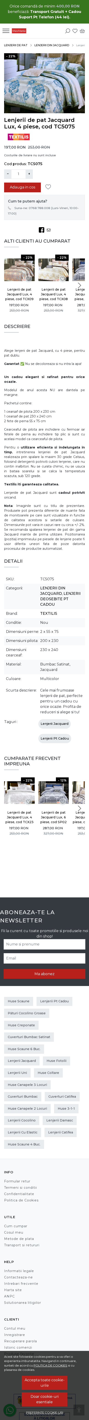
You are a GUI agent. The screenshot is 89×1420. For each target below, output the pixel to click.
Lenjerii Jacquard (54, 724)
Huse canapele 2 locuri (27, 1109)
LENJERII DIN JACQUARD (51, 45)
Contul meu (14, 1328)
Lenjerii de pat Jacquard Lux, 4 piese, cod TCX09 (19, 294)
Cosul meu (13, 1232)
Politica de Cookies (21, 1200)
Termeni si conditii (20, 1188)
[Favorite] (75, 31)
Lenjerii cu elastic (22, 1132)
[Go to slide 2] (46, 107)
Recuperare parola (20, 1341)
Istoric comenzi (18, 1347)
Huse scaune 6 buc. (24, 1049)
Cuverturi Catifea (62, 1097)
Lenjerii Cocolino (22, 1120)
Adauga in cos (22, 187)
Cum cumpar (15, 1226)
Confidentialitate (19, 1194)
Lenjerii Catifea (60, 1132)
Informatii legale (19, 1271)
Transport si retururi (21, 1245)
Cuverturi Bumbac (23, 1097)
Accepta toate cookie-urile (45, 1383)
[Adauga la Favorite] (49, 187)
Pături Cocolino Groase (27, 1013)
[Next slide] (79, 285)
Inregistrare (14, 1335)
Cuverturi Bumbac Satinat (29, 1037)
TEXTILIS (48, 613)
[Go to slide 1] (42, 107)
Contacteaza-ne (18, 1277)
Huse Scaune (18, 1001)
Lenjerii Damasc (59, 1120)
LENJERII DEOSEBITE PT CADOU (60, 599)
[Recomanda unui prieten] (50, 230)
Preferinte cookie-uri (44, 1412)
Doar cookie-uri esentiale (45, 1399)
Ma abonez (44, 974)
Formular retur (17, 1181)
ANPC (9, 1296)
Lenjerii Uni (17, 1073)
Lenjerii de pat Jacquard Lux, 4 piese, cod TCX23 (19, 817)
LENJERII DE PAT (16, 45)
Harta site (13, 1290)
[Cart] (82, 31)
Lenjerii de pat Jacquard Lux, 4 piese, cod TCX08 (53, 294)
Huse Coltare (48, 1073)
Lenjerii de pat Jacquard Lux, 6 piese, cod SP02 (53, 817)
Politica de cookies (50, 1365)
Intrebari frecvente (21, 1284)
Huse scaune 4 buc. (24, 1144)
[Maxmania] (20, 31)
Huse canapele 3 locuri (27, 1085)
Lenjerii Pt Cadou (55, 738)
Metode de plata (19, 1239)
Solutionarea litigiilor (22, 1303)
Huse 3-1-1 (66, 1109)
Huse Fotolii (56, 1061)
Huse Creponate (21, 1025)
